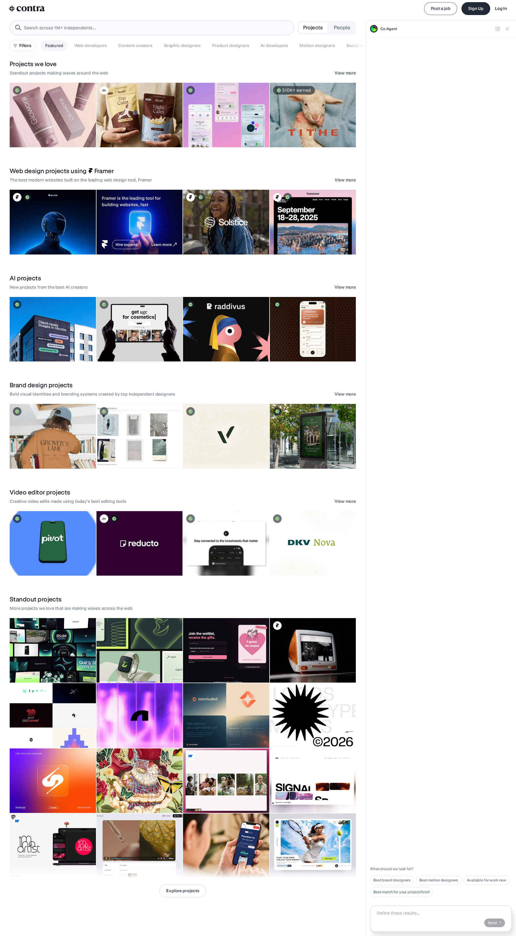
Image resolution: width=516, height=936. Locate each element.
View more (345, 73)
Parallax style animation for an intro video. (136, 799)
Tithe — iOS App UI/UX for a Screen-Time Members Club (308, 131)
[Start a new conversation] (497, 28)
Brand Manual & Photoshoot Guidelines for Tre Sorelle (136, 452)
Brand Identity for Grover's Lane (40, 455)
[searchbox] (156, 28)
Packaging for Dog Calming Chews (130, 134)
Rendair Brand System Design (39, 348)
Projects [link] (313, 27)
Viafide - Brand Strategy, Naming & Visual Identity (216, 452)
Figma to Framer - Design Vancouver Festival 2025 (304, 238)
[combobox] (152, 27)
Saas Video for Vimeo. (118, 864)
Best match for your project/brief (401, 892)
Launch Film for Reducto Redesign (129, 562)
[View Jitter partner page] (104, 90)
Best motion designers (438, 880)
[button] (53, 115)
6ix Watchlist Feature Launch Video (216, 562)
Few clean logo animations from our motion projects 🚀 (50, 732)
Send (492, 923)
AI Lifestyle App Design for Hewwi (216, 134)
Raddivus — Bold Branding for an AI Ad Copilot (217, 345)
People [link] (342, 27)
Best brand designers (392, 880)
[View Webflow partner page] (190, 756)
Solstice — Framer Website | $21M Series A (223, 241)
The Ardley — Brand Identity (297, 455)
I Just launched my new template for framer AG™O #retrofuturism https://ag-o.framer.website (310, 663)
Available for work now (486, 880)
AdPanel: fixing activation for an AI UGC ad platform (134, 345)
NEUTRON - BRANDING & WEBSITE (44, 241)
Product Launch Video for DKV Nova (304, 562)
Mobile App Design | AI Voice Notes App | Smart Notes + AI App (308, 345)
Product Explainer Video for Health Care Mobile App (47, 559)
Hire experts (127, 244)
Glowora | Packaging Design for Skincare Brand (40, 131)
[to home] (27, 8)
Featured (54, 45)
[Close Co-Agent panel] (507, 28)
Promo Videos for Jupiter (34, 669)
